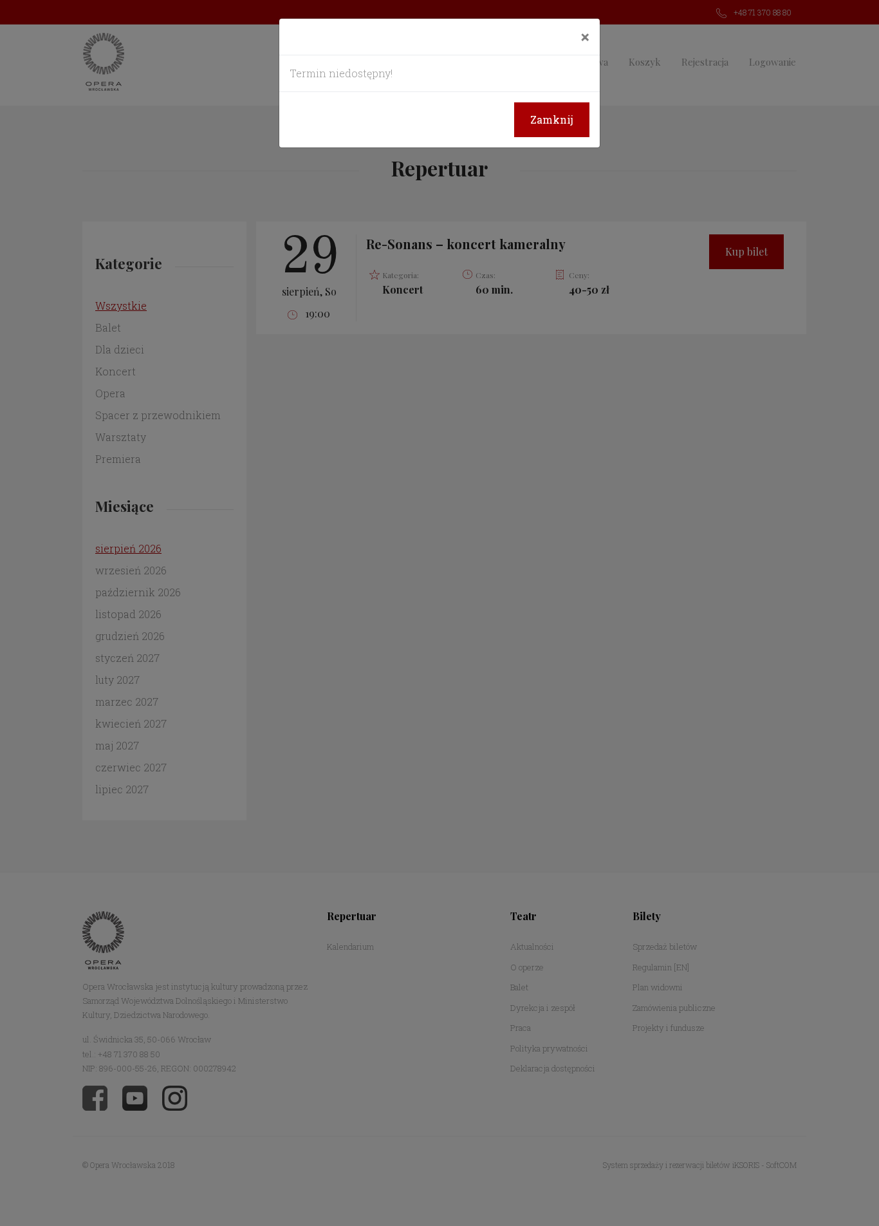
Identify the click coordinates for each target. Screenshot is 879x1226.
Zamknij (551, 119)
